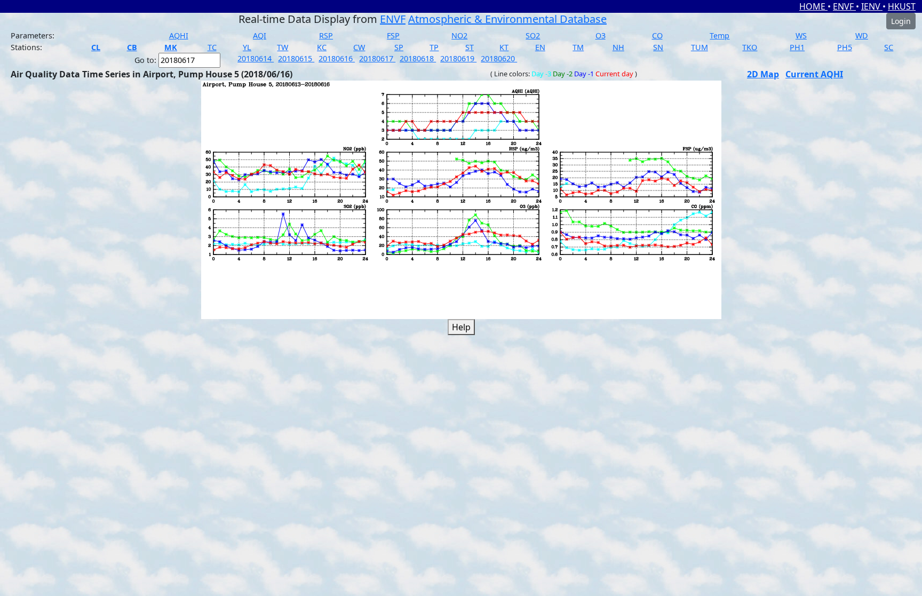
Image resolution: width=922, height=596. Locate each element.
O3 (600, 35)
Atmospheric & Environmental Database (507, 19)
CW (359, 47)
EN (540, 47)
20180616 (337, 58)
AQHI (178, 35)
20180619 (458, 58)
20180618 (418, 58)
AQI (259, 35)
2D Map (763, 74)
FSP (393, 35)
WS (801, 35)
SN (658, 47)
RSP (326, 35)
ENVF (844, 6)
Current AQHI (814, 74)
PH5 (844, 47)
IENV (872, 6)
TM (578, 47)
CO (657, 35)
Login (901, 21)
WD (861, 35)
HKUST (902, 6)
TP (434, 47)
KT (503, 47)
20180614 (255, 58)
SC (888, 47)
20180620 (499, 58)
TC (212, 47)
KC (322, 47)
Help (461, 327)
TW (282, 47)
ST (469, 47)
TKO (749, 47)
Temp (719, 35)
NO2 (459, 35)
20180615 (296, 58)
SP (398, 47)
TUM (699, 47)
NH (618, 47)
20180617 (377, 58)
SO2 (533, 35)
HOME (813, 6)
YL (247, 47)
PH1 (797, 47)
